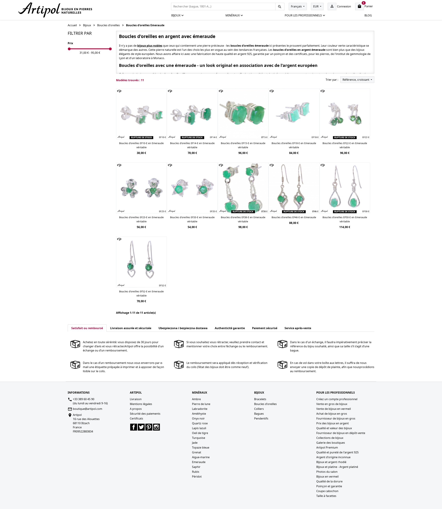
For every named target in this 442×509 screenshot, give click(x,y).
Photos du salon (327, 472)
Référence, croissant (356, 80)
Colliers (259, 409)
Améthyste (199, 414)
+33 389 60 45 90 (83, 399)
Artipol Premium (327, 447)
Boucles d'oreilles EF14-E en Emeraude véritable (192, 145)
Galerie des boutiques (330, 443)
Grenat (196, 452)
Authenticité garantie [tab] (230, 328)
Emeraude (198, 462)
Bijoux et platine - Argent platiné (337, 467)
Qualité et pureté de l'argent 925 (337, 452)
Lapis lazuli (199, 428)
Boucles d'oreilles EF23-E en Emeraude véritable (141, 219)
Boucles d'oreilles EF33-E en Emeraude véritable (192, 219)
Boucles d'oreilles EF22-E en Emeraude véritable (345, 145)
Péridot (197, 476)
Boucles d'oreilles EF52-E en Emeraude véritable (141, 293)
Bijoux (175, 15)
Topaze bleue (200, 447)
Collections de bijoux (329, 438)
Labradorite (199, 409)
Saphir (196, 467)
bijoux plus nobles (149, 46)
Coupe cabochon (327, 491)
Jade (195, 443)
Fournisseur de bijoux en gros (335, 418)
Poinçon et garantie (329, 486)
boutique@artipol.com (87, 409)
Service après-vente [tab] (298, 328)
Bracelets (260, 399)
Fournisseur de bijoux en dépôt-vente (340, 433)
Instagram (156, 427)
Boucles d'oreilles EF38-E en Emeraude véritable (243, 219)
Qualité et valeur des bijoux (334, 428)
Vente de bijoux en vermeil (333, 409)
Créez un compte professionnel (336, 399)
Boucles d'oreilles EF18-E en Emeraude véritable (294, 145)
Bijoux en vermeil (327, 476)
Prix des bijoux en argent (332, 423)
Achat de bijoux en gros (331, 414)
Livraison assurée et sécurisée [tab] (130, 328)
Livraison (136, 399)
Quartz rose (200, 423)
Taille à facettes (326, 496)
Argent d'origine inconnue (333, 457)
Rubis (195, 472)
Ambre (196, 399)
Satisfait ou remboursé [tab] (87, 328)
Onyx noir (198, 418)
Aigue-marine (201, 457)
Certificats (136, 418)
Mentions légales (141, 404)
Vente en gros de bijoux (331, 404)
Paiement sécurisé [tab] (264, 328)
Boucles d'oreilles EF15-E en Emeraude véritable (243, 145)
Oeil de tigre (200, 433)
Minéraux (232, 15)
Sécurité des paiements (145, 414)
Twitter (141, 427)
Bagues (259, 414)
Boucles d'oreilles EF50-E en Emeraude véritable (345, 219)
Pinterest (148, 427)
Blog (368, 15)
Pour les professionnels (303, 15)
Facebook (133, 427)
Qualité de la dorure (329, 481)
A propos (136, 409)
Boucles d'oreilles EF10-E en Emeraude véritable (141, 145)
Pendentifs (261, 418)
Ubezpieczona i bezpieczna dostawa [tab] (183, 328)
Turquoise (198, 438)
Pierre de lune (201, 404)
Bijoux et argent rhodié (331, 462)
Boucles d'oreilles (265, 404)
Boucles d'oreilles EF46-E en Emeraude (294, 217)
